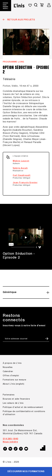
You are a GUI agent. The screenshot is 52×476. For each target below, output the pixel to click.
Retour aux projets (21, 20)
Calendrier (8, 371)
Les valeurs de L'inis (13, 403)
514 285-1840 (10, 439)
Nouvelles (8, 367)
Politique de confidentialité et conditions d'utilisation (24, 413)
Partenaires (9, 395)
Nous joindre (10, 442)
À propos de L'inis (12, 363)
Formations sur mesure (14, 380)
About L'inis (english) (13, 384)
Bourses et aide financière (16, 399)
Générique (10, 292)
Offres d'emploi (11, 376)
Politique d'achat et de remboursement (23, 407)
